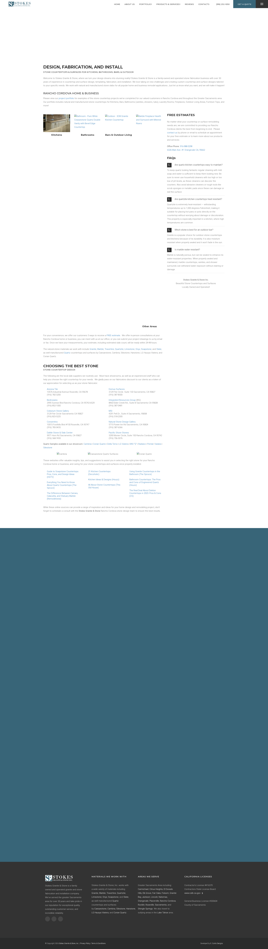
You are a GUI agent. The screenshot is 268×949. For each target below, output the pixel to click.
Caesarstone (100, 908)
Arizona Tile (52, 389)
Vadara (158, 444)
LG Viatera (123, 444)
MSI (110, 411)
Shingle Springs (145, 908)
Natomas (163, 897)
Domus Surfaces (117, 389)
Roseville (150, 905)
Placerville (154, 901)
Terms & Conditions (98, 943)
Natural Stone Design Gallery (122, 422)
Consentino (52, 422)
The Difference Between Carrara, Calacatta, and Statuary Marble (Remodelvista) (62, 496)
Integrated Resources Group (122, 400)
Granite (93, 349)
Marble (100, 349)
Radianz (142, 444)
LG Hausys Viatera (100, 912)
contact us (172, 132)
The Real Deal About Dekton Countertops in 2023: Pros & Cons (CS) (145, 493)
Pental (150, 444)
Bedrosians (52, 400)
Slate (158, 349)
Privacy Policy (85, 943)
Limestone (130, 349)
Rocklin (141, 905)
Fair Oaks (156, 893)
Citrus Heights (156, 889)
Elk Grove (147, 893)
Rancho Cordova (168, 901)
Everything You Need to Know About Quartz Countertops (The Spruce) (61, 485)
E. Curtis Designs (216, 943)
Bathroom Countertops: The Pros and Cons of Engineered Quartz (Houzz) (145, 482)
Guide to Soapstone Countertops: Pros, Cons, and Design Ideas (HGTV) (63, 474)
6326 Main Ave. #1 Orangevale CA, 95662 (186, 150)
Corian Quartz (99, 444)
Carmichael (143, 889)
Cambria (87, 444)
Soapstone (146, 349)
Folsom (165, 893)
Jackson (146, 897)
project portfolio (66, 98)
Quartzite (119, 349)
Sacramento (161, 905)
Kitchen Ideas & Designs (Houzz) (103, 479)
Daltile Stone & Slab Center (60, 432)
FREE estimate (113, 335)
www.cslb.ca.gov (192, 893)
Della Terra (112, 444)
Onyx (138, 349)
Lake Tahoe (162, 912)
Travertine (109, 349)
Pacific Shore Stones (119, 432)
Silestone (47, 447)
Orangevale (143, 901)
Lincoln (154, 897)
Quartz (67, 352)
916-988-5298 (186, 146)
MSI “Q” (133, 444)
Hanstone (130, 908)
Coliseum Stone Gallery (58, 411)
